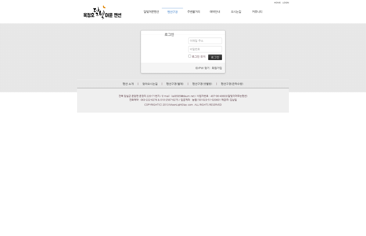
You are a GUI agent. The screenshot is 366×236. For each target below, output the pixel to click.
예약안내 (215, 11)
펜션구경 (172, 12)
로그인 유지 (198, 56)
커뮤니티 (257, 11)
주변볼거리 (193, 11)
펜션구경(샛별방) (202, 83)
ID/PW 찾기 (202, 68)
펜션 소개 (128, 83)
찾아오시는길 (150, 83)
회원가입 (217, 68)
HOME (277, 2)
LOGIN (286, 2)
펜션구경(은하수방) (232, 83)
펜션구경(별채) (175, 83)
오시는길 (236, 11)
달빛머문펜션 (151, 11)
